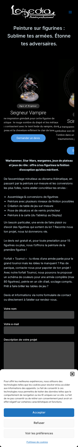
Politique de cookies (37, 442)
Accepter (39, 412)
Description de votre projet (20, 339)
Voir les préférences (39, 433)
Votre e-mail (11, 324)
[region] (39, 106)
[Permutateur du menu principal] (70, 12)
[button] (72, 374)
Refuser (39, 423)
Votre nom (10, 308)
